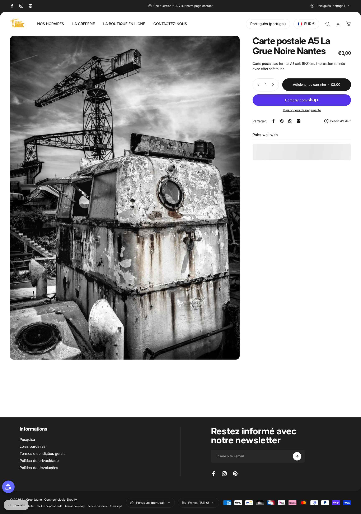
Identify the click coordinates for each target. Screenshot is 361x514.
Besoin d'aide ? (340, 121)
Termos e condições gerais (42, 453)
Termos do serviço (75, 506)
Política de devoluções (39, 467)
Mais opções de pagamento (302, 110)
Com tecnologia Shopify (60, 499)
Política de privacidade (39, 460)
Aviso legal (116, 506)
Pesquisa (27, 439)
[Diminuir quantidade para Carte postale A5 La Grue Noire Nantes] (257, 85)
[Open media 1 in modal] (125, 197)
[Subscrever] (297, 456)
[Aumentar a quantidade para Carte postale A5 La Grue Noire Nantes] (274, 85)
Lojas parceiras (33, 446)
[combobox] (330, 6)
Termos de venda (97, 506)
